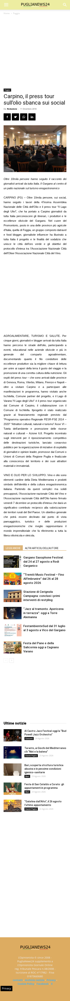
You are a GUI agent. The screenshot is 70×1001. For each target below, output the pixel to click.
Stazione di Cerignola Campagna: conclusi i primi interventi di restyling (41, 596)
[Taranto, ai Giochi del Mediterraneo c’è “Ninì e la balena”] (13, 752)
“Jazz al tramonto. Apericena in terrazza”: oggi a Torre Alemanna (43, 613)
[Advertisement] (35, 52)
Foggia (16, 13)
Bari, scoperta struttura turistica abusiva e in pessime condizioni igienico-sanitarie (43, 769)
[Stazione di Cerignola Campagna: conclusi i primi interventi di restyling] (13, 596)
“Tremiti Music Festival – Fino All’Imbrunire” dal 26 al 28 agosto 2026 (43, 579)
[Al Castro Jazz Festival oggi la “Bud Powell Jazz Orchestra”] (13, 735)
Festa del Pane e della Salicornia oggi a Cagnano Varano (41, 647)
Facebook (43, 983)
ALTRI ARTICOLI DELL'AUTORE (42, 548)
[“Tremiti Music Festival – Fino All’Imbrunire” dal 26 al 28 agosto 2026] (13, 579)
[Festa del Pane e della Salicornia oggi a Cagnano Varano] (13, 647)
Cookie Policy (26, 983)
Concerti (29, 738)
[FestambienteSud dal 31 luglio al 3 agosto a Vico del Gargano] (13, 630)
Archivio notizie (34, 980)
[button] (65, 5)
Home (7, 13)
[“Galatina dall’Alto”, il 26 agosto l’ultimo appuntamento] (13, 806)
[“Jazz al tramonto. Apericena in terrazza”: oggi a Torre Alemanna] (13, 613)
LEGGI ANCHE (13, 548)
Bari (27, 776)
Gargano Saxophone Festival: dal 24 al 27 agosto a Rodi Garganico (43, 561)
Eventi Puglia (31, 755)
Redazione (12, 108)
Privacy (51, 980)
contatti (18, 980)
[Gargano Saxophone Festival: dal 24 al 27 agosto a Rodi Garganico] (13, 561)
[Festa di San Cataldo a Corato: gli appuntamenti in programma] (13, 789)
